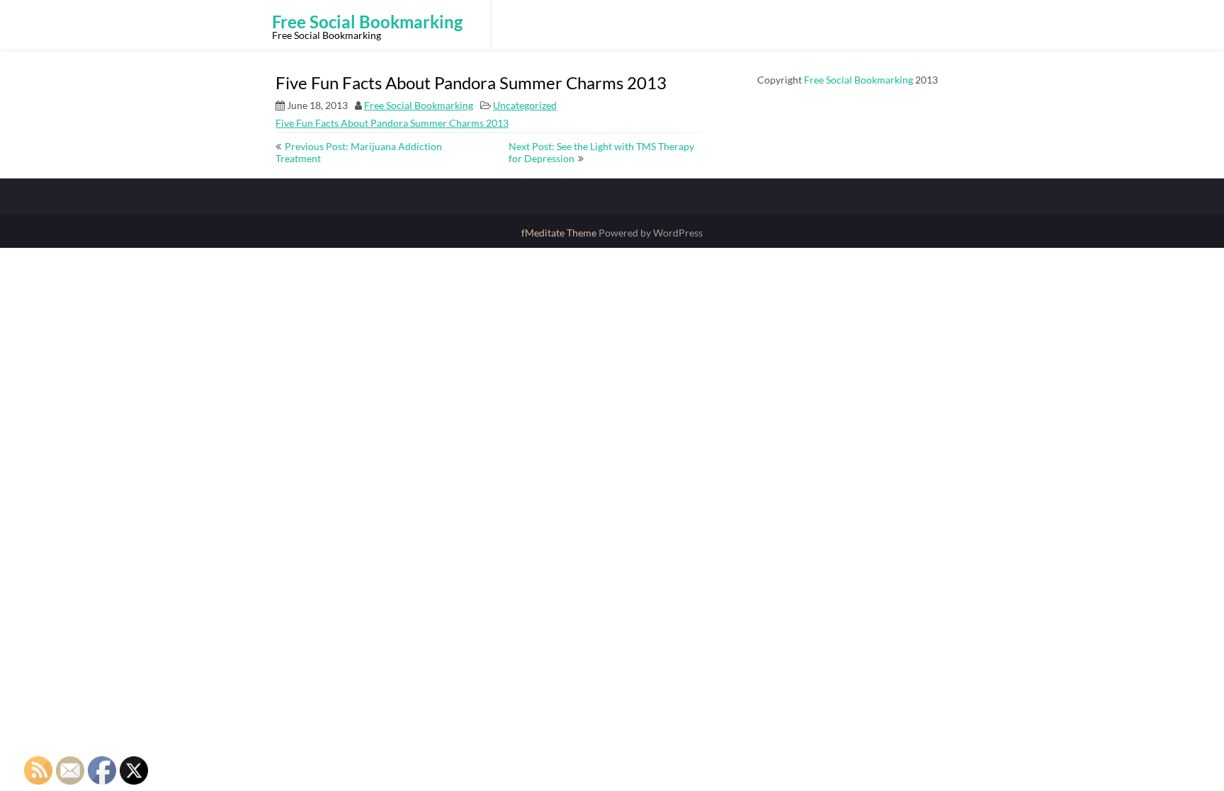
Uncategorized (525, 105)
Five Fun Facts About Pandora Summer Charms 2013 (392, 123)
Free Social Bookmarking (418, 105)
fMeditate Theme (560, 233)
